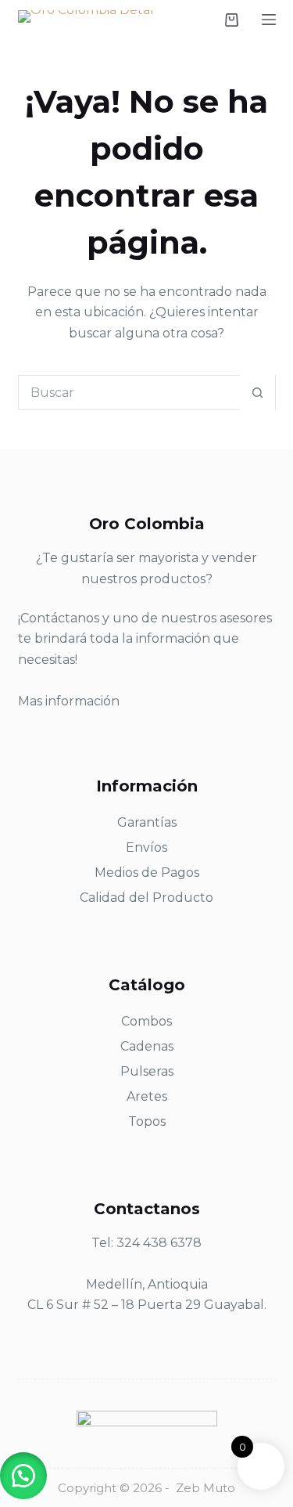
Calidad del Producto (146, 897)
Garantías (147, 822)
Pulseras (146, 1071)
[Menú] (269, 20)
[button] (23, 1475)
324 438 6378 (159, 1242)
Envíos (146, 847)
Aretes (147, 1096)
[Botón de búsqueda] (257, 392)
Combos (146, 1021)
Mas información (69, 701)
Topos (147, 1121)
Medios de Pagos (147, 872)
